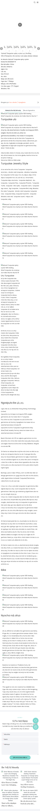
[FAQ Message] (36, 727)
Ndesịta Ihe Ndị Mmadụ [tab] (13, 110)
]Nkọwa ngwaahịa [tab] (29, 110)
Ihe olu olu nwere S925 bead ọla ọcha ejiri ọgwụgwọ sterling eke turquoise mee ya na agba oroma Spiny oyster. (29, 802)
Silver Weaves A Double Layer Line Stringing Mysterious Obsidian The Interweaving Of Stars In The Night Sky (10, 783)
